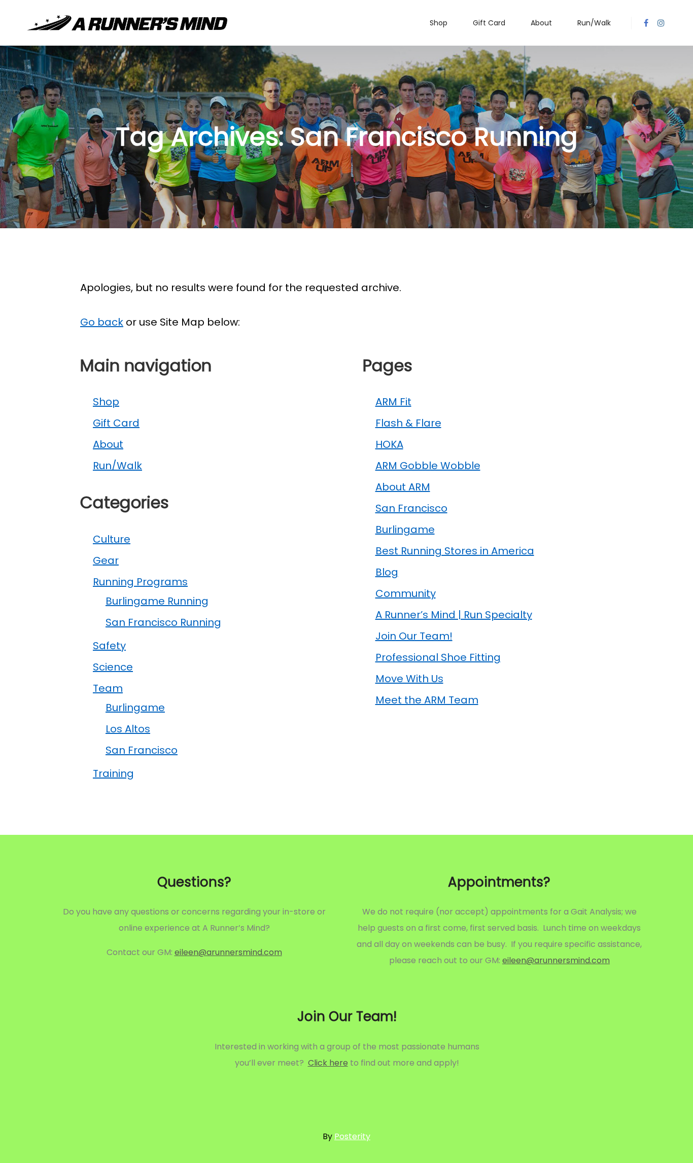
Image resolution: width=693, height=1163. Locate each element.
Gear (106, 560)
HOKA (389, 444)
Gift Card (116, 423)
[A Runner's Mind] (126, 23)
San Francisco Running (163, 622)
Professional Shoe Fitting (438, 657)
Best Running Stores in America (454, 551)
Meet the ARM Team (426, 700)
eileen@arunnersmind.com (228, 952)
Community (405, 593)
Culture (111, 539)
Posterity (352, 1136)
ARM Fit (393, 402)
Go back (101, 322)
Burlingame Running (157, 601)
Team (108, 688)
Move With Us (409, 679)
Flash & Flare (408, 423)
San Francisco (142, 750)
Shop (106, 402)
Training (113, 773)
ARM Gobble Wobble (427, 466)
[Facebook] (645, 22)
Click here (328, 1063)
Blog (386, 572)
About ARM (402, 487)
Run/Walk (117, 466)
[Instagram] (661, 22)
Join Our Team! (414, 636)
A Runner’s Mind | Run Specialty (453, 615)
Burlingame (135, 707)
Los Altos (128, 729)
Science (113, 667)
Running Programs (140, 582)
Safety (109, 646)
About (108, 444)
